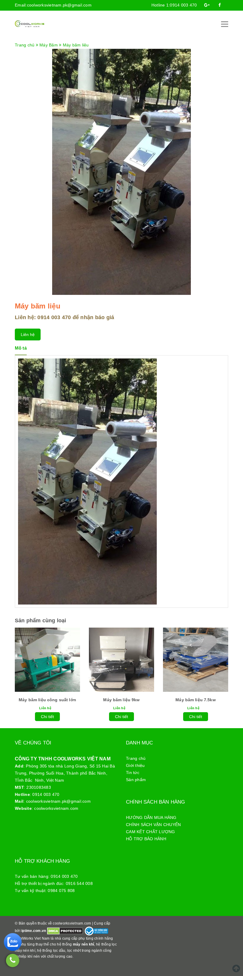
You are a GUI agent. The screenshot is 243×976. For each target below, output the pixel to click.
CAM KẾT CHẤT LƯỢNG (150, 831)
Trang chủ (136, 758)
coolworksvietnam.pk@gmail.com (59, 5)
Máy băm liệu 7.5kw (195, 699)
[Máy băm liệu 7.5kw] (195, 660)
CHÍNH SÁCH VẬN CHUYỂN (153, 824)
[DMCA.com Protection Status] (65, 931)
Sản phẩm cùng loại (40, 620)
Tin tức (132, 772)
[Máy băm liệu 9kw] (121, 660)
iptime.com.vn (33, 931)
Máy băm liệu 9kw (121, 699)
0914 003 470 (183, 5)
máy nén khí (83, 944)
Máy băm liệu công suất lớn (47, 699)
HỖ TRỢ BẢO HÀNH (146, 838)
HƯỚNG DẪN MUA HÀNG (151, 817)
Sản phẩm (136, 779)
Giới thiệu (135, 765)
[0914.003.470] (12, 960)
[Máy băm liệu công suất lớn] (47, 660)
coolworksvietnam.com (56, 808)
